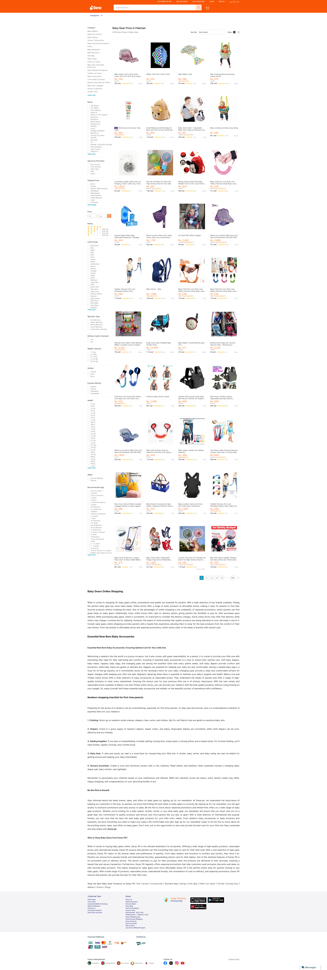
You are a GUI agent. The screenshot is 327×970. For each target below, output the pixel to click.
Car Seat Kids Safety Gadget (189, 235)
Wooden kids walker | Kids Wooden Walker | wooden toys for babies (128, 344)
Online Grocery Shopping (134, 919)
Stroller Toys (92, 92)
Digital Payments (131, 902)
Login (211, 1)
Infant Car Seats (93, 62)
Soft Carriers (142, 883)
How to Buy (92, 902)
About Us (129, 899)
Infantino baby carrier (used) (157, 396)
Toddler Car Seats (94, 73)
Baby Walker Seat (185, 74)
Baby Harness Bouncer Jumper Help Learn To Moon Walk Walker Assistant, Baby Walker (127, 560)
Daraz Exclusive (131, 921)
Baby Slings (92, 59)
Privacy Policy (130, 910)
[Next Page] (238, 578)
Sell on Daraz (130, 925)
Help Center (92, 899)
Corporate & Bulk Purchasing (97, 904)
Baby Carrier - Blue (153, 289)
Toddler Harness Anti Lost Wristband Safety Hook (124, 290)
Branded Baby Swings (175, 883)
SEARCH (199, 7)
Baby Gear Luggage (95, 85)
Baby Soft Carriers (94, 34)
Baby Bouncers (93, 53)
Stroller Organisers (94, 89)
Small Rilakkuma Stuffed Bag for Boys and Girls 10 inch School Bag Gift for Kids (159, 130)
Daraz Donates (131, 904)
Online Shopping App (133, 917)
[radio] (88, 227)
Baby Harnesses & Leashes (98, 43)
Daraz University (131, 923)
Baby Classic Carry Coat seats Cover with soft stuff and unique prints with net (127, 76)
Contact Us (91, 908)
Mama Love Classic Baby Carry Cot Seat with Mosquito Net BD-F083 (224, 236)
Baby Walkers (92, 31)
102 (232, 578)
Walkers (91, 887)
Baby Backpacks (93, 49)
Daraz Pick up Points (95, 912)
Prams (89, 46)
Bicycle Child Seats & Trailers (98, 82)
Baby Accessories (94, 76)
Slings (108, 887)
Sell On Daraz (182, 1)
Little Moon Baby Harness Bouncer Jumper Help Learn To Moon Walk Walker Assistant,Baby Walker (224, 452)
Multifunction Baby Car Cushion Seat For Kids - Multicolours (222, 344)
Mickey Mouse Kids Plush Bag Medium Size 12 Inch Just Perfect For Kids (191, 184)
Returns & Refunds (94, 906)
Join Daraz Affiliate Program (135, 928)
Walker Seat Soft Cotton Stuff (158, 74)
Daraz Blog (129, 906)
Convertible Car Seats (96, 79)
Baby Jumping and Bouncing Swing (224, 128)
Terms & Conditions (132, 908)
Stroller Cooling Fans (95, 40)
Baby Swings (92, 37)
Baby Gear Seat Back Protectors (95, 66)
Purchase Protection (95, 910)
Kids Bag (90, 56)
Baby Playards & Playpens (97, 70)
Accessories (157, 883)
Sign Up (222, 1)
